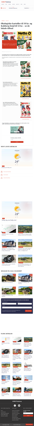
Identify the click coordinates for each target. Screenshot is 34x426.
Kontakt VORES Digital (4, 414)
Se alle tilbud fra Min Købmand (25, 78)
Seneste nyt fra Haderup (15, 410)
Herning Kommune (15, 417)
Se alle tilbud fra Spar (25, 119)
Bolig (6, 4)
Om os (2, 410)
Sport (21, 4)
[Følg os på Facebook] (15, 405)
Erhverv (9, 4)
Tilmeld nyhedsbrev (29, 424)
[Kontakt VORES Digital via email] (19, 405)
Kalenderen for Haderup (16, 413)
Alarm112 (2, 4)
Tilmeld (28, 415)
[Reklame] (17, 129)
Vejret (25, 4)
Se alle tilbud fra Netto (25, 98)
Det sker (13, 4)
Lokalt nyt (17, 4)
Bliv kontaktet (28, 310)
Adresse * (3, 305)
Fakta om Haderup (15, 414)
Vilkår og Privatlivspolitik (5, 413)
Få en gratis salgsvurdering (16, 418)
